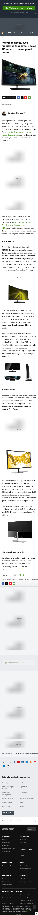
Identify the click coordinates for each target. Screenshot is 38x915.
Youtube (18, 761)
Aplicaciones (24, 793)
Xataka (4, 840)
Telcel (22, 806)
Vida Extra (23, 842)
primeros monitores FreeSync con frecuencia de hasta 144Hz (16, 225)
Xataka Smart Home (8, 848)
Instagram (22, 761)
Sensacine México (25, 898)
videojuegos (6, 806)
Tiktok (7, 765)
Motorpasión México (26, 903)
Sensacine (23, 853)
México (22, 802)
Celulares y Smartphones (7, 794)
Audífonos (33, 33)
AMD (21, 579)
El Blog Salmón (24, 879)
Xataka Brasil (6, 898)
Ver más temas (8, 813)
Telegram (26, 761)
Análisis (22, 783)
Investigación (6, 783)
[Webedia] (8, 830)
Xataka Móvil (6, 842)
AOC (19, 575)
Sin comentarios (9, 98)
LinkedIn (3, 765)
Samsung (24, 33)
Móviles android (7, 802)
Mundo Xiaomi (6, 851)
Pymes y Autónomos (26, 882)
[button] (16, 113)
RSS (30, 761)
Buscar (35, 821)
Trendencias (6, 879)
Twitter (22, 97)
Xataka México (7, 895)
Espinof (22, 856)
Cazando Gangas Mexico (8, 788)
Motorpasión (24, 866)
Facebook (18, 97)
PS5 (9, 33)
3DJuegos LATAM (25, 895)
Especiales (23, 787)
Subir (30, 829)
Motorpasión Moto (25, 869)
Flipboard (25, 97)
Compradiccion (7, 885)
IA (4, 33)
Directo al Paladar (8, 866)
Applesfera (5, 845)
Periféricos (13, 579)
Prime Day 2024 (7, 798)
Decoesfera (6, 882)
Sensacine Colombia (26, 901)
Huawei (16, 33)
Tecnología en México (27, 798)
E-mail (29, 97)
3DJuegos (23, 840)
